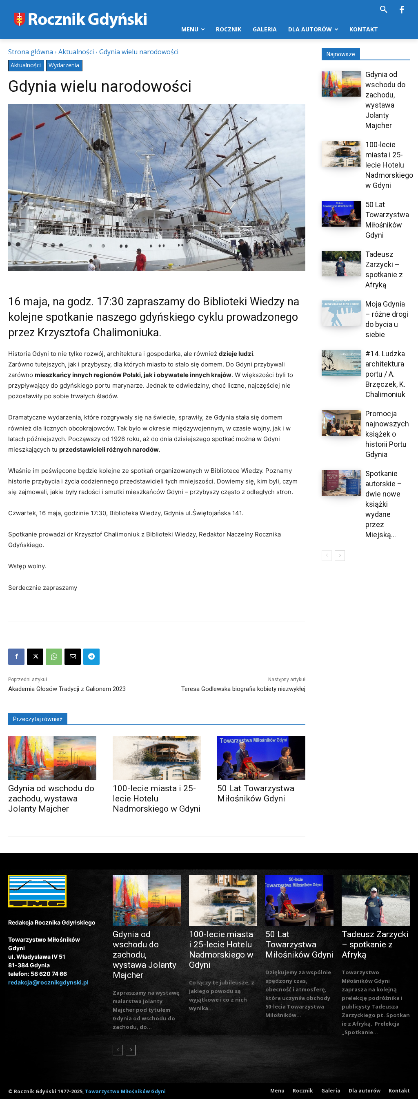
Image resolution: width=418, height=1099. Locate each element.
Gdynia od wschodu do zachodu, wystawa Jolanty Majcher (51, 798)
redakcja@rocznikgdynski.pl (48, 982)
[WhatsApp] (54, 657)
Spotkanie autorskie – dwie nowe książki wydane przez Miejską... (383, 504)
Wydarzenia (64, 65)
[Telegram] (91, 657)
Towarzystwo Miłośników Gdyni (125, 1091)
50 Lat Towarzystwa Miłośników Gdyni (255, 793)
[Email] (72, 657)
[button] (384, 10)
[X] (35, 657)
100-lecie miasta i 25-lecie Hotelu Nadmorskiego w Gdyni (157, 798)
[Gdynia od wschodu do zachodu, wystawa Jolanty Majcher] (52, 758)
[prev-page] (327, 555)
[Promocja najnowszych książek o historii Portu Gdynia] (341, 423)
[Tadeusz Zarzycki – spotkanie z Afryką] (341, 263)
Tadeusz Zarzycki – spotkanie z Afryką (375, 944)
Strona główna (30, 51)
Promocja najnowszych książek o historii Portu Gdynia (387, 434)
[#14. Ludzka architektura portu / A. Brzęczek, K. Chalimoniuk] (341, 363)
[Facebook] (402, 10)
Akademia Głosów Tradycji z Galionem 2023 (67, 689)
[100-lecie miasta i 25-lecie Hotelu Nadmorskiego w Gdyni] (157, 758)
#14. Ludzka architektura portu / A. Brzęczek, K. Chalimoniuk (385, 374)
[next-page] (340, 555)
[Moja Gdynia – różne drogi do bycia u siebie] (341, 313)
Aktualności (76, 51)
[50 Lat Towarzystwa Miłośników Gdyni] (261, 758)
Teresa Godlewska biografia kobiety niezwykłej (243, 689)
